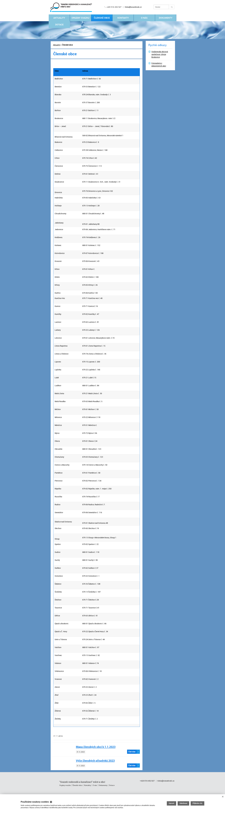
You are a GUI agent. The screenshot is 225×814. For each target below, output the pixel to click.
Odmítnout (183, 803)
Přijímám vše (197, 803)
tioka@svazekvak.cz (133, 7)
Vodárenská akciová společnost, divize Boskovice (159, 54)
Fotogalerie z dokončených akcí (158, 64)
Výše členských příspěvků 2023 (95, 760)
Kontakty (123, 17)
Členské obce (102, 17)
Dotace (59, 24)
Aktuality (59, 17)
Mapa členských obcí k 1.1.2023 (95, 747)
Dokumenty (165, 17)
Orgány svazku (80, 17)
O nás (144, 17)
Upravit (171, 803)
